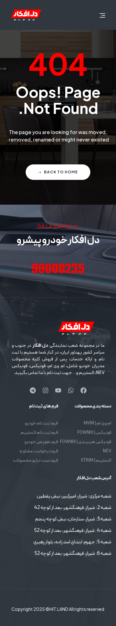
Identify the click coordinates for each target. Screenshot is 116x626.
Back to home (61, 172)
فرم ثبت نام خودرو (41, 423)
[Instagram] (45, 390)
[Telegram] (33, 390)
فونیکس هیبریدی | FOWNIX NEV (85, 446)
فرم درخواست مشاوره (38, 451)
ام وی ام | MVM (97, 423)
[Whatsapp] (71, 390)
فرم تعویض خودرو (41, 442)
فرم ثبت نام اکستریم (39, 432)
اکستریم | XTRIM (96, 460)
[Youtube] (58, 390)
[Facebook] (83, 390)
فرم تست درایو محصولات (35, 460)
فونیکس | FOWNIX (94, 432)
